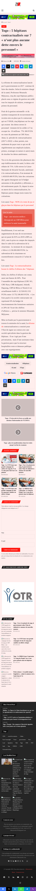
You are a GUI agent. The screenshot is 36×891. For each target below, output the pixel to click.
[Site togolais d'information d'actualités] (18, 4)
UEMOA (15, 746)
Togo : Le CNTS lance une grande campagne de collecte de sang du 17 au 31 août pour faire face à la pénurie (9, 468)
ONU (32, 743)
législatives (10, 743)
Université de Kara (6, 749)
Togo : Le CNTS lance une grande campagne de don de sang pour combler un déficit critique (23, 641)
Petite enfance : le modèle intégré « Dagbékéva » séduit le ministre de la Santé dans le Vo (23, 674)
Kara (29, 739)
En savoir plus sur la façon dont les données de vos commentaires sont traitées (17, 556)
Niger (21, 743)
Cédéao (21, 736)
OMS (27, 743)
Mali (16, 743)
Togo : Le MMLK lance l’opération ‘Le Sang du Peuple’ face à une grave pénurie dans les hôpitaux (23, 658)
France (15, 739)
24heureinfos (29, 869)
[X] (11, 861)
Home (13, 872)
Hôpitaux (26, 363)
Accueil (5, 22)
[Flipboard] (26, 373)
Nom (2, 532)
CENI (3, 736)
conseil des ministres (12, 736)
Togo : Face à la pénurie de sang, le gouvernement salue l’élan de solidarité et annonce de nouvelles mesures (27, 468)
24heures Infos (6, 61)
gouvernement (22, 739)
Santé (9, 22)
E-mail (3, 541)
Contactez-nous (20, 872)
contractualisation (13, 363)
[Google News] (10, 373)
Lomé (14, 367)
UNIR (21, 746)
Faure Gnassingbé (6, 739)
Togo (22, 367)
